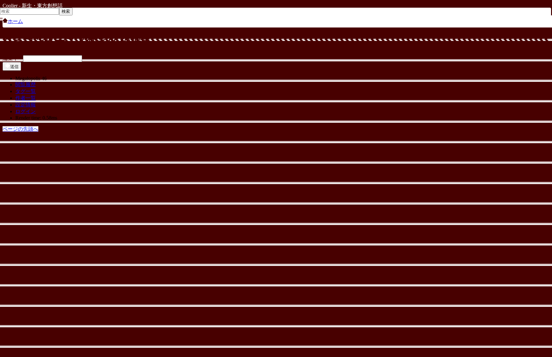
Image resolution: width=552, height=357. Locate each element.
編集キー (13, 58)
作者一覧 (25, 98)
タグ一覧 (25, 91)
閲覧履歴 (25, 84)
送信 (14, 66)
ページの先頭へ (20, 129)
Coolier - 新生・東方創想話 (33, 5)
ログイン (25, 111)
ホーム (15, 21)
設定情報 (25, 104)
